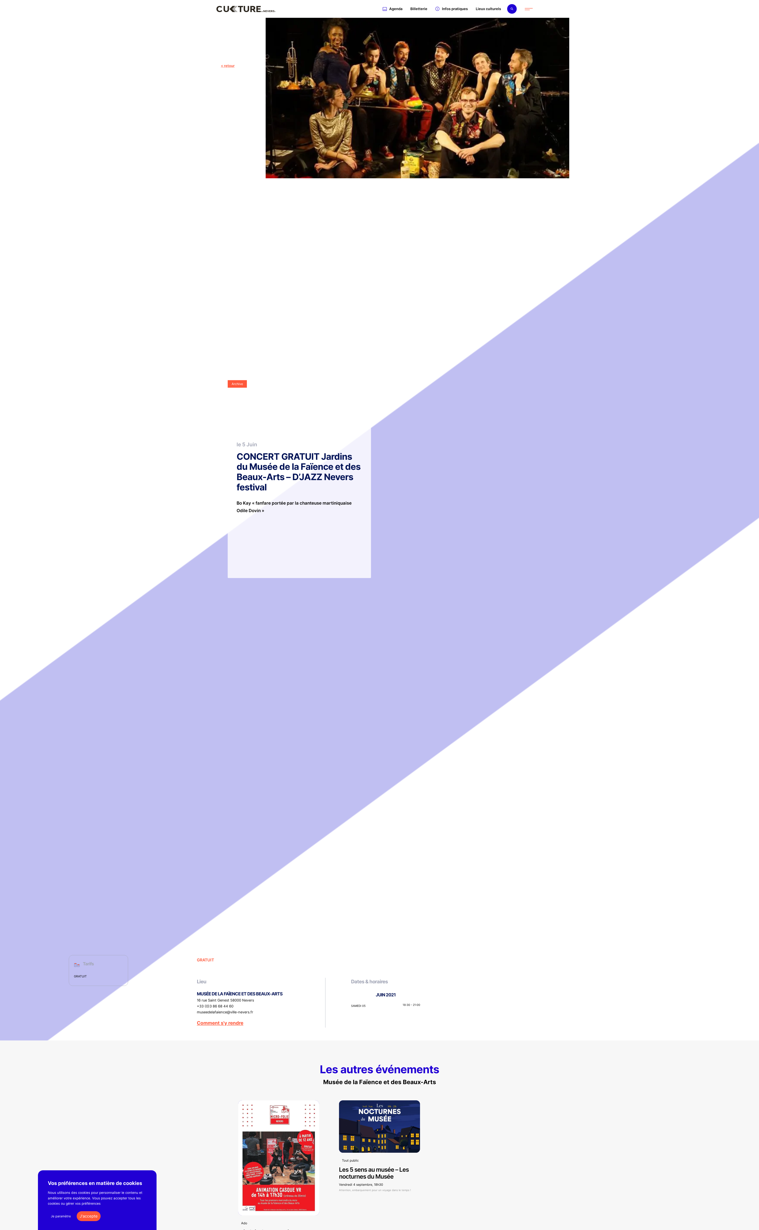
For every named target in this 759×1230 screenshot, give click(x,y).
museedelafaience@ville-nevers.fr (225, 1012)
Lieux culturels (488, 9)
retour (229, 66)
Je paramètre (61, 1216)
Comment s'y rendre (220, 1023)
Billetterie (418, 9)
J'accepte (89, 1216)
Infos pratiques (455, 9)
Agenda (395, 9)
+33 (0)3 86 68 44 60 (215, 1006)
